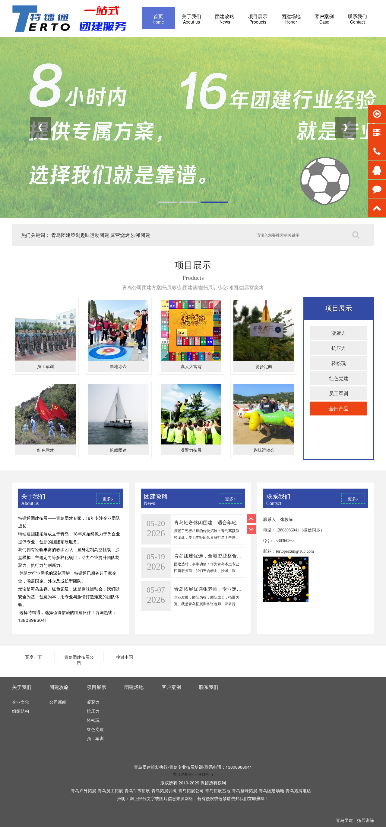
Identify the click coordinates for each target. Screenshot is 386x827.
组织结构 (20, 711)
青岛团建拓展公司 (79, 660)
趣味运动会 (263, 450)
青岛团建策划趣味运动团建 (80, 234)
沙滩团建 (140, 234)
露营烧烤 (120, 234)
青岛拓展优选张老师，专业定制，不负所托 (220, 555)
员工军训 (45, 366)
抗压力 (338, 347)
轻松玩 (338, 363)
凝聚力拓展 (191, 450)
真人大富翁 (191, 366)
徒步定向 (263, 366)
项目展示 (96, 686)
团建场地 (134, 686)
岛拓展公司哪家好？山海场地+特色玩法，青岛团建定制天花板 (240, 588)
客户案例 (171, 686)
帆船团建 (118, 450)
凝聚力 (338, 332)
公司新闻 (57, 702)
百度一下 (33, 657)
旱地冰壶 (118, 366)
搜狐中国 (124, 657)
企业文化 (20, 702)
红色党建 (45, 450)
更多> (108, 499)
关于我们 (21, 686)
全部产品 (338, 408)
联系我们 (208, 686)
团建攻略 (59, 686)
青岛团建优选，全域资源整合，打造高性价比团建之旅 (232, 522)
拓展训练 (365, 820)
